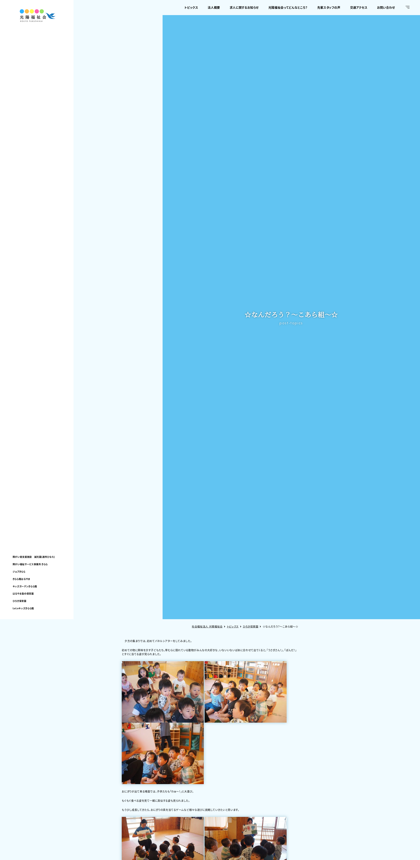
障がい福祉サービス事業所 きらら (30, 564)
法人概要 (214, 7)
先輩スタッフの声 (328, 7)
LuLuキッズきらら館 (23, 608)
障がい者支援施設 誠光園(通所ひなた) (34, 556)
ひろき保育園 (19, 600)
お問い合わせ (386, 7)
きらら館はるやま (21, 578)
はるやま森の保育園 (23, 593)
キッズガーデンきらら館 (25, 586)
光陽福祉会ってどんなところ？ (288, 7)
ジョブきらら (19, 571)
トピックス (191, 7)
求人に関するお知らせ (244, 7)
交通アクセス (359, 7)
